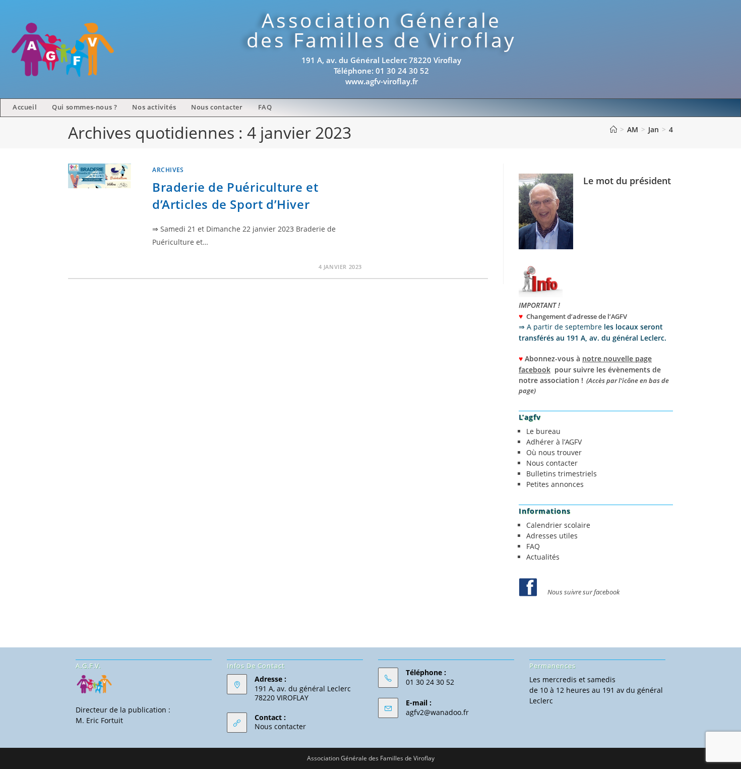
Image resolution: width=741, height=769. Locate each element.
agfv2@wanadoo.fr (437, 712)
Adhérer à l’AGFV (554, 442)
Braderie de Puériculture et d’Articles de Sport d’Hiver (235, 195)
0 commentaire (185, 266)
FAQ (533, 546)
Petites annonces (555, 484)
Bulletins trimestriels (561, 473)
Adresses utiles (552, 535)
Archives (168, 170)
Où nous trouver (554, 452)
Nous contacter (552, 463)
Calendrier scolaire (558, 525)
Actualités (543, 557)
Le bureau (543, 431)
